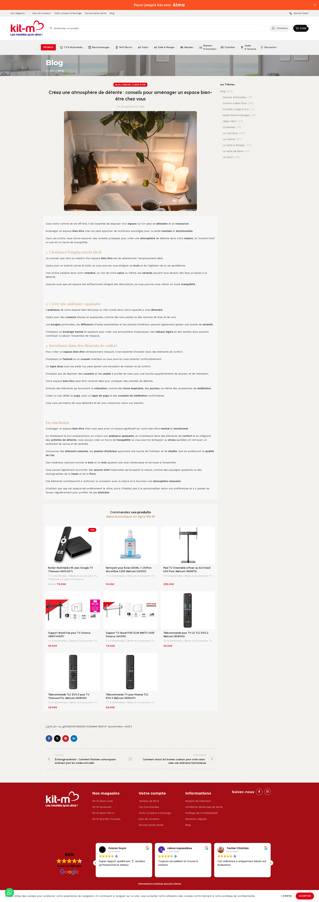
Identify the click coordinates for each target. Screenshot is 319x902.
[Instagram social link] (267, 791)
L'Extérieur (229, 127)
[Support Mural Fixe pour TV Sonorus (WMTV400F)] (73, 610)
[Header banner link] (154, 5)
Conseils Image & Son (236, 109)
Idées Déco (229, 121)
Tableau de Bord (149, 801)
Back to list (130, 759)
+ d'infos (286, 896)
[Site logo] (27, 28)
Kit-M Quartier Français (106, 819)
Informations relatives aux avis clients (159, 884)
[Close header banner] (315, 5)
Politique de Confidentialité (201, 813)
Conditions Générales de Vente (204, 807)
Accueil (50, 70)
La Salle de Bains (233, 151)
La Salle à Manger (234, 145)
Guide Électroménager (236, 115)
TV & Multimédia (57, 575)
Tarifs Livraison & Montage (155, 813)
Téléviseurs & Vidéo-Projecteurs (66, 579)
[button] (270, 862)
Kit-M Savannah (101, 807)
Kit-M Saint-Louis (102, 801)
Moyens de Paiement (198, 801)
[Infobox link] (299, 13)
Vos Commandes (149, 807)
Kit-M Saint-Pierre (103, 813)
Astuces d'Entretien (234, 97)
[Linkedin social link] (74, 738)
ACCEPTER (305, 896)
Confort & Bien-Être (134, 84)
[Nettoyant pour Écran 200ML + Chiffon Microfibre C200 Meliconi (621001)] (130, 545)
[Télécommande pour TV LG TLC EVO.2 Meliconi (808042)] (188, 610)
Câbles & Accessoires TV (82, 575)
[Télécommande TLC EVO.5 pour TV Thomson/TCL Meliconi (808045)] (73, 672)
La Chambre (230, 133)
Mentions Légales (196, 819)
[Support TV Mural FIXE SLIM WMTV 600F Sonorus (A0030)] (130, 610)
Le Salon (228, 157)
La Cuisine (229, 139)
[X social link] (57, 738)
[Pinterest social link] (65, 738)
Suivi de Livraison (149, 819)
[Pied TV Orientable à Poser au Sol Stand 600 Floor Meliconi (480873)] (188, 545)
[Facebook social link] (49, 738)
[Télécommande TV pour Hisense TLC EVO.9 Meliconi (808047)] (130, 672)
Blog (61, 70)
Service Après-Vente (151, 824)
